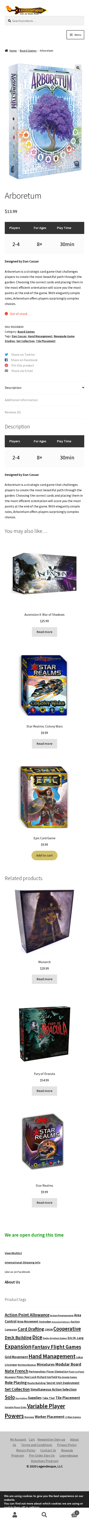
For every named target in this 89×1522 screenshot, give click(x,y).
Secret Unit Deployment (62, 1383)
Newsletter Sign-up (51, 1439)
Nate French (16, 1371)
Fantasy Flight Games (56, 1346)
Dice (37, 1337)
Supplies (35, 1397)
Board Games (28, 50)
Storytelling (21, 1398)
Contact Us (48, 1450)
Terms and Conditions (36, 1445)
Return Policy (25, 1450)
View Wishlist (13, 1253)
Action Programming (61, 1315)
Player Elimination (57, 1371)
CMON (49, 1329)
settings (34, 1507)
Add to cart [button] (44, 855)
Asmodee (45, 1321)
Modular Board (68, 1364)
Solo (10, 1397)
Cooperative (67, 1328)
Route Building (36, 1383)
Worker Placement (50, 1416)
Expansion (18, 1346)
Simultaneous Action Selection (53, 1389)
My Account (18, 1439)
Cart (32, 1439)
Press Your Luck (26, 1377)
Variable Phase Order (15, 1407)
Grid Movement (16, 1357)
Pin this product (22, 365)
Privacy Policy (67, 1445)
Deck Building (18, 1337)
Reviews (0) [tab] (13, 412)
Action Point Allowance (27, 1315)
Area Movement (27, 1321)
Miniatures (46, 1364)
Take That (48, 1398)
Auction (75, 1321)
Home (13, 50)
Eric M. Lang (76, 1338)
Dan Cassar (19, 336)
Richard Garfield (47, 1377)
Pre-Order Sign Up (42, 1455)
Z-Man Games (73, 1417)
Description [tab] (13, 387)
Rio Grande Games (67, 1377)
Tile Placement (45, 341)
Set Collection (25, 341)
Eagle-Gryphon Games (55, 1338)
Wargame (29, 1417)
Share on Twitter (23, 354)
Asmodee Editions (61, 1322)
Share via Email (22, 371)
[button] (78, 68)
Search (44, 1515)
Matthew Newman (27, 1364)
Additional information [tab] (21, 400)
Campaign (11, 1329)
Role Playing (16, 1382)
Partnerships (37, 1371)
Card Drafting (31, 1329)
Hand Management (40, 336)
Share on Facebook (24, 360)
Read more (44, 632)
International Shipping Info (22, 1262)
